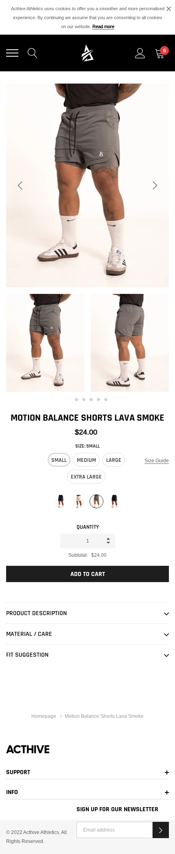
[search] (33, 53)
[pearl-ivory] (78, 502)
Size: (87, 446)
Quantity (88, 527)
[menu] (12, 53)
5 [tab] (98, 399)
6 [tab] (105, 399)
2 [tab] (76, 399)
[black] (114, 502)
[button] (161, 830)
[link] (45, 343)
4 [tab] (91, 399)
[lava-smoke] (96, 502)
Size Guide (156, 460)
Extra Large (86, 477)
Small (59, 460)
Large (113, 460)
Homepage (43, 716)
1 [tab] (69, 399)
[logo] (87, 53)
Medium (86, 460)
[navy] (60, 502)
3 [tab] (83, 399)
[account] (140, 53)
